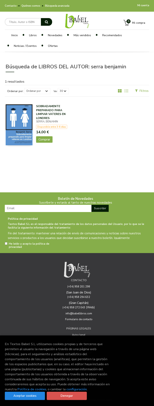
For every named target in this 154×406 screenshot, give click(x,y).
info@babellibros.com (79, 313)
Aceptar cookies (24, 396)
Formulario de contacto (78, 319)
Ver (55, 91)
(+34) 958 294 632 (78, 297)
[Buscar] (46, 22)
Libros (33, 35)
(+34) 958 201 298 (78, 286)
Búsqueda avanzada (57, 6)
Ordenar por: (15, 91)
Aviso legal (78, 335)
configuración (76, 389)
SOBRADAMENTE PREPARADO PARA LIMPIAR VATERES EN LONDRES (51, 112)
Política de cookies (31, 389)
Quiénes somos (30, 6)
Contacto (11, 6)
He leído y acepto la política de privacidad (29, 245)
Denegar (67, 396)
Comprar (44, 139)
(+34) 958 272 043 (74, 307)
